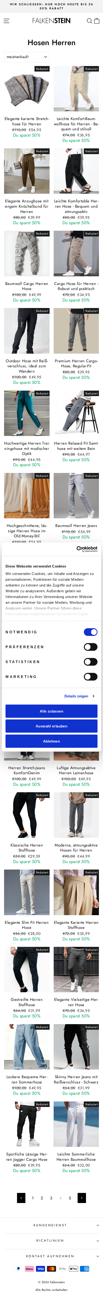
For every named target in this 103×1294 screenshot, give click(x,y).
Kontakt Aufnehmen (50, 1256)
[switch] (90, 647)
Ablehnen (51, 741)
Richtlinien (50, 1240)
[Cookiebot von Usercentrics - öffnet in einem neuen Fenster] (76, 549)
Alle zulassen (51, 711)
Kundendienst (50, 1225)
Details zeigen (76, 696)
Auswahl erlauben (51, 726)
